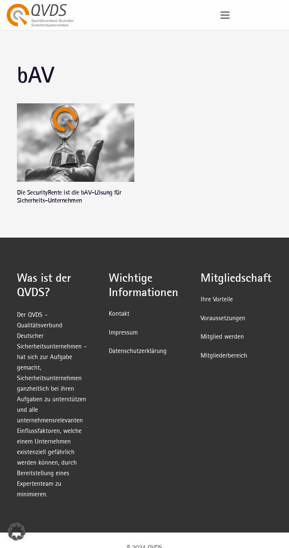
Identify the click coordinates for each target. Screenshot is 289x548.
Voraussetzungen (223, 318)
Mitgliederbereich (224, 355)
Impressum (123, 332)
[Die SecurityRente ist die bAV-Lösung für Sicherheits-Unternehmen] (75, 142)
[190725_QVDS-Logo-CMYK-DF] (40, 15)
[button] (225, 15)
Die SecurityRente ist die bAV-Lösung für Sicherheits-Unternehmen (69, 196)
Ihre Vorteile (217, 299)
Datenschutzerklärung (138, 351)
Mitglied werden (222, 336)
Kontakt (119, 313)
